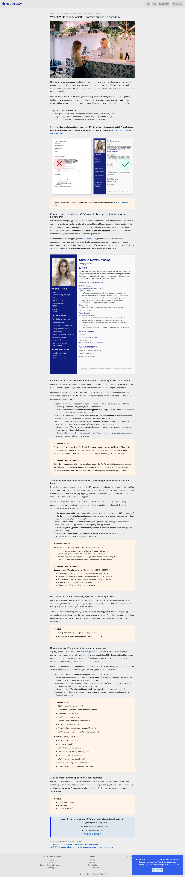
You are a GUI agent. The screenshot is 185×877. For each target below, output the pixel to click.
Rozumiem (157, 870)
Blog (154, 4)
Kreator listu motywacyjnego (52, 865)
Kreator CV (164, 4)
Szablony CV (52, 867)
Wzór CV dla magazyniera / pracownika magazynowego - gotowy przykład (80, 847)
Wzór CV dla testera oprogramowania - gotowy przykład (75, 844)
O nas (92, 860)
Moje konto (177, 4)
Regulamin (92, 865)
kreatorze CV (91, 239)
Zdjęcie (89, 227)
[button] (148, 4)
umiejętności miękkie (93, 652)
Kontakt (92, 862)
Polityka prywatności (92, 867)
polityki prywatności (170, 864)
